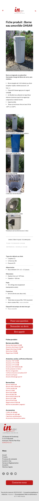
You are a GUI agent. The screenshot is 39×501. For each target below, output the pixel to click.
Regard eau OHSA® (12, 353)
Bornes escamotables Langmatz (15, 404)
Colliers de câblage (11, 412)
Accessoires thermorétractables (15, 418)
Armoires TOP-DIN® (12, 361)
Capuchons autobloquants (14, 416)
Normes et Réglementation (10, 463)
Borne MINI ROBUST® (13, 396)
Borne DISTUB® (11, 398)
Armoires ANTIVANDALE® (14, 367)
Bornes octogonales (12, 371)
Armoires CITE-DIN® (12, 363)
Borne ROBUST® (11, 394)
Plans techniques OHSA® (15, 243)
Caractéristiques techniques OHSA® (19, 240)
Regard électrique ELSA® (13, 349)
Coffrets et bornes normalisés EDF (16, 373)
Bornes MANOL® (11, 384)
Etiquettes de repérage (13, 414)
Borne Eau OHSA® (11, 351)
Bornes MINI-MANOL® (13, 386)
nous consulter (24, 302)
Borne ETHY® (10, 390)
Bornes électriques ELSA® (14, 345)
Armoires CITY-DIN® (12, 365)
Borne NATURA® (11, 392)
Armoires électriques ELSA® (14, 347)
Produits (5, 457)
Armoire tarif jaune (11, 375)
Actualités (5, 465)
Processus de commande (9, 459)
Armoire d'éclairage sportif (14, 377)
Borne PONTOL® (11, 400)
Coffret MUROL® (11, 388)
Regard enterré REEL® (13, 402)
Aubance (10, 494)
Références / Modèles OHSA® (16, 247)
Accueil (4, 455)
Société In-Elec (6, 461)
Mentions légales (7, 467)
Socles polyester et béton (13, 369)
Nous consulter (12, 309)
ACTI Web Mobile (19, 496)
